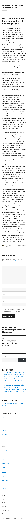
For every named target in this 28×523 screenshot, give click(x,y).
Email (4, 294)
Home (4, 495)
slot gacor (10, 246)
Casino (4, 503)
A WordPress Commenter (9, 403)
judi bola (23, 245)
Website (4, 301)
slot (7, 246)
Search (4, 356)
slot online (15, 246)
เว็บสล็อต (4, 467)
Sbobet (4, 506)
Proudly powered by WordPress (9, 520)
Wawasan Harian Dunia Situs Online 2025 (12, 6)
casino (19, 245)
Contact (4, 514)
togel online (5, 476)
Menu (4, 11)
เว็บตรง (4, 471)
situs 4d (4, 434)
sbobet (4, 246)
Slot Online (5, 510)
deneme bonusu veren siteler (10, 422)
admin (6, 245)
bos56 (4, 430)
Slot (3, 499)
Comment (5, 264)
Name (4, 287)
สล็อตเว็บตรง (5, 463)
